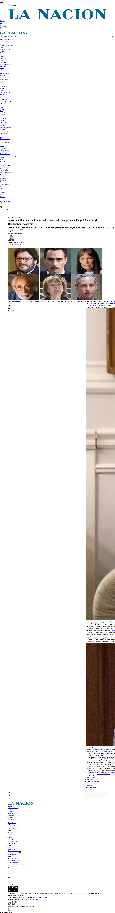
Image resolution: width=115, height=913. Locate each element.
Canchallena (3, 113)
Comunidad (3, 86)
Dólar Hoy (3, 58)
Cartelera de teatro (5, 141)
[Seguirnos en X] (9, 873)
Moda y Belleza (4, 131)
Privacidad (35, 899)
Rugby (2, 109)
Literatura (91, 779)
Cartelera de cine (5, 139)
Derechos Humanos (94, 781)
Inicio (3, 21)
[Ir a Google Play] (13, 888)
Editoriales (3, 98)
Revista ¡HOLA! (4, 167)
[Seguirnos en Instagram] (9, 878)
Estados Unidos (4, 73)
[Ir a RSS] (9, 883)
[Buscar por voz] (112, 36)
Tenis (1, 111)
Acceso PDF (3, 146)
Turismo (2, 120)
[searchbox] (57, 37)
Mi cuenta (5, 31)
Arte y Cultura (90, 777)
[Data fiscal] (9, 910)
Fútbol (2, 107)
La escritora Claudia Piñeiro (94, 632)
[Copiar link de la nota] (9, 308)
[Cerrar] (27, 33)
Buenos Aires (4, 79)
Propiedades (4, 62)
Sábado (2, 157)
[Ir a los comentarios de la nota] (11, 303)
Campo (2, 60)
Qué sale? (3, 137)
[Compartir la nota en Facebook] (9, 310)
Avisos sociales (4, 152)
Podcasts (2, 129)
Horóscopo (3, 124)
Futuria (2, 57)
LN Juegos (3, 118)
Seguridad (3, 81)
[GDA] (12, 905)
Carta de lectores (5, 154)
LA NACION (11, 217)
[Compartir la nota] (9, 306)
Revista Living (4, 171)
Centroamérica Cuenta (103, 774)
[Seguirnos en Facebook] (9, 868)
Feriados (2, 126)
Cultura (2, 85)
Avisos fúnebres (4, 150)
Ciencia (2, 90)
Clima (1, 47)
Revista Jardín (4, 174)
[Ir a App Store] (13, 892)
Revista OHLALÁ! (5, 165)
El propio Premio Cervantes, (94, 305)
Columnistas (3, 100)
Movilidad (3, 66)
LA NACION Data (5, 49)
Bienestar (3, 88)
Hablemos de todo (5, 92)
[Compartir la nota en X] (11, 310)
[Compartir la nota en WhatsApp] (11, 306)
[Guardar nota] (9, 303)
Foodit (4, 26)
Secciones (5, 24)
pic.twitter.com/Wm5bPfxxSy (94, 755)
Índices (2, 68)
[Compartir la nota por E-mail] (13, 310)
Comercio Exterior (5, 64)
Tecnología (3, 122)
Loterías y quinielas (5, 128)
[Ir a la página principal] (57, 19)
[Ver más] (87, 783)
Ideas (1, 159)
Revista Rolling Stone (6, 172)
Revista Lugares (4, 169)
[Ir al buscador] (9, 7)
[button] (57, 121)
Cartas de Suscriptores (6, 101)
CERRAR (2, 1)
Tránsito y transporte (6, 45)
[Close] (9, 793)
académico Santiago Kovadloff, (102, 749)
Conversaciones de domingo (8, 156)
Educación (3, 83)
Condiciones (28, 899)
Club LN (4, 28)
